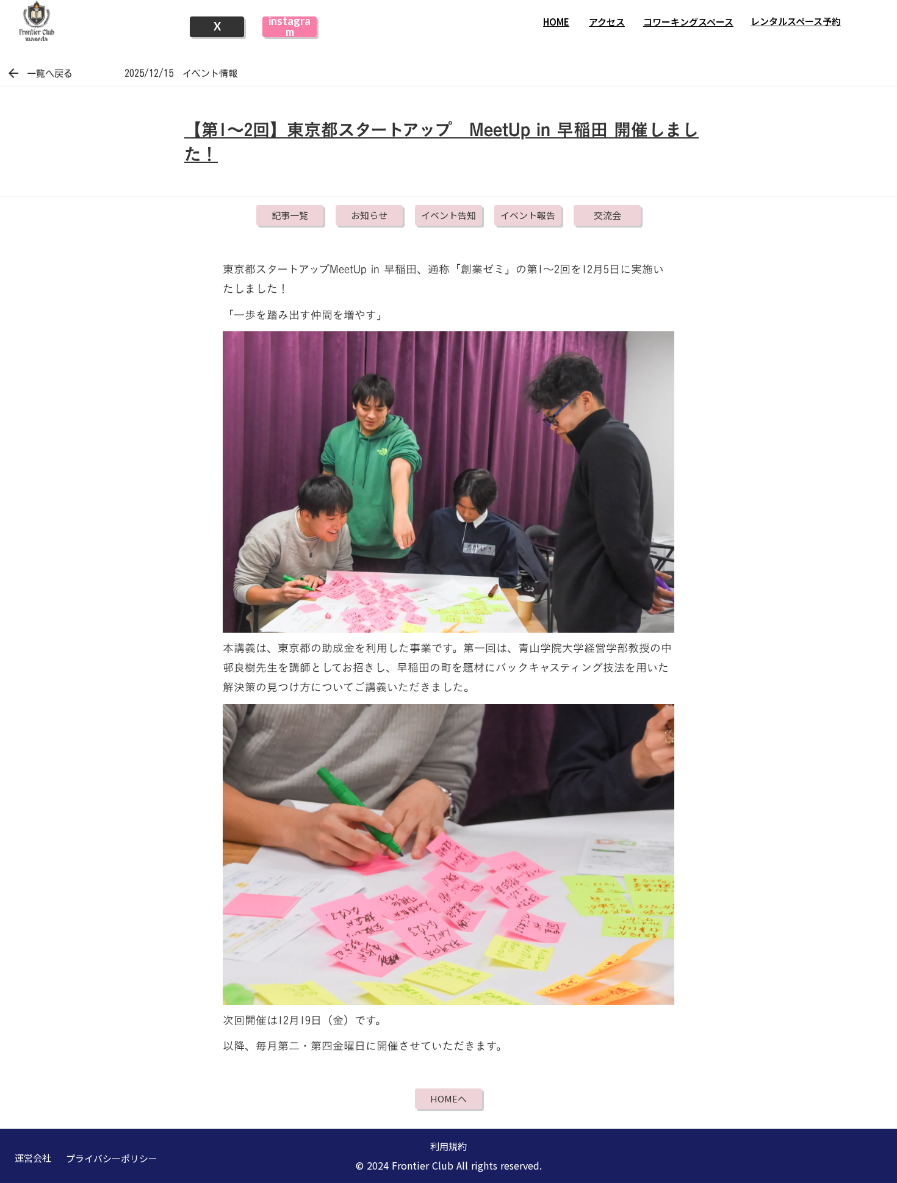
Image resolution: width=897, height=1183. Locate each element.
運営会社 (33, 1157)
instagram (289, 26)
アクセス (607, 21)
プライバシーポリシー (111, 1158)
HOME (556, 21)
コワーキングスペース (688, 21)
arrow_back (13, 73)
